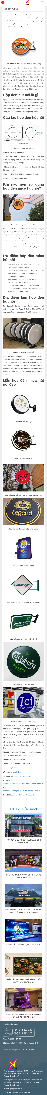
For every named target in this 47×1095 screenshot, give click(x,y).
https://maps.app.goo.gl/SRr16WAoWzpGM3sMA (21, 791)
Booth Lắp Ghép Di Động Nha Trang (23, 945)
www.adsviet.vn (16, 772)
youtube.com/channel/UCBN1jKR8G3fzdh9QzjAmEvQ (23, 783)
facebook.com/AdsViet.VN (21, 776)
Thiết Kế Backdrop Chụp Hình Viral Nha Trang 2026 (23, 876)
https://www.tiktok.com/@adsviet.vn (22, 795)
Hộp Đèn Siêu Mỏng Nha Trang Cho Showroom (23, 841)
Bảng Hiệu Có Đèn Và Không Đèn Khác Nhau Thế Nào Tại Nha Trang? (23, 911)
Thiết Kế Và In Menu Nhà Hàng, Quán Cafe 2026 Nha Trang (23, 981)
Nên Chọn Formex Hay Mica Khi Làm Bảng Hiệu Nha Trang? (23, 1015)
